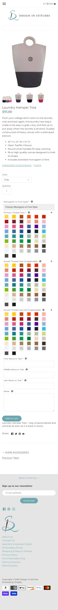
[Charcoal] (7, 256)
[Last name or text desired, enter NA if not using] (25, 380)
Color (4, 175)
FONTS (37, 165)
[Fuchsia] (22, 226)
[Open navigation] (4, 4)
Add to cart (11, 418)
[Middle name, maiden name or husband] (27, 369)
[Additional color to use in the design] (43, 310)
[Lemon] (7, 216)
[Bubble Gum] (7, 226)
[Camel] (29, 246)
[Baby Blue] (44, 226)
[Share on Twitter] (16, 433)
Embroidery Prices (12, 547)
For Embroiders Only (13, 558)
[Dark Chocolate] (44, 294)
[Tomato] (44, 216)
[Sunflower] (14, 216)
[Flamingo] (14, 226)
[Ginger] (22, 216)
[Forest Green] (29, 241)
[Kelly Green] (22, 241)
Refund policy (10, 565)
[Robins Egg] (7, 236)
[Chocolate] (44, 246)
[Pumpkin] (29, 216)
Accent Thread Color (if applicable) (24, 261)
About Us (7, 537)
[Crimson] (14, 221)
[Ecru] (44, 241)
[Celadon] (29, 236)
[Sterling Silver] (22, 251)
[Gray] (37, 251)
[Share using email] (23, 433)
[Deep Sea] (22, 236)
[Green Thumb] (14, 241)
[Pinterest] (8, 509)
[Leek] (37, 236)
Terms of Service (11, 562)
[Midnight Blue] (37, 231)
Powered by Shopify (12, 582)
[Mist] (14, 251)
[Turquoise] (44, 231)
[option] (7, 98)
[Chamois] (37, 241)
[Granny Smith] (7, 241)
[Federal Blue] (14, 231)
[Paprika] (37, 216)
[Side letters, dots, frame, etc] (40, 261)
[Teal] (14, 236)
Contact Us (8, 540)
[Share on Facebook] (12, 433)
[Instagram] (13, 509)
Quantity (6, 186)
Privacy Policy (9, 555)
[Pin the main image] (20, 433)
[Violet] (37, 226)
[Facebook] (4, 509)
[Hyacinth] (29, 226)
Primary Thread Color (19, 212)
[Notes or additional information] (12, 391)
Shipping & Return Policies (17, 551)
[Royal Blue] (22, 231)
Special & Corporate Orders (17, 544)
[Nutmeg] (22, 246)
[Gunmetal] (44, 251)
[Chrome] (29, 251)
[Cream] (7, 246)
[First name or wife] (26, 358)
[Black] (14, 256)
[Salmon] (37, 221)
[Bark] (37, 246)
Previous (7, 458)
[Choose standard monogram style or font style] (32, 202)
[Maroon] (22, 221)
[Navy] (29, 231)
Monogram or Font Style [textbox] (22, 201)
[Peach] (29, 221)
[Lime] (44, 236)
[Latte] (14, 246)
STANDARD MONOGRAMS (17, 165)
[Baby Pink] (44, 221)
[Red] (7, 221)
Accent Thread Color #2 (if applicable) (27, 309)
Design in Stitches (29, 579)
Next (16, 458)
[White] (7, 251)
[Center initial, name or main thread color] (29, 212)
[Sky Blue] (7, 231)
